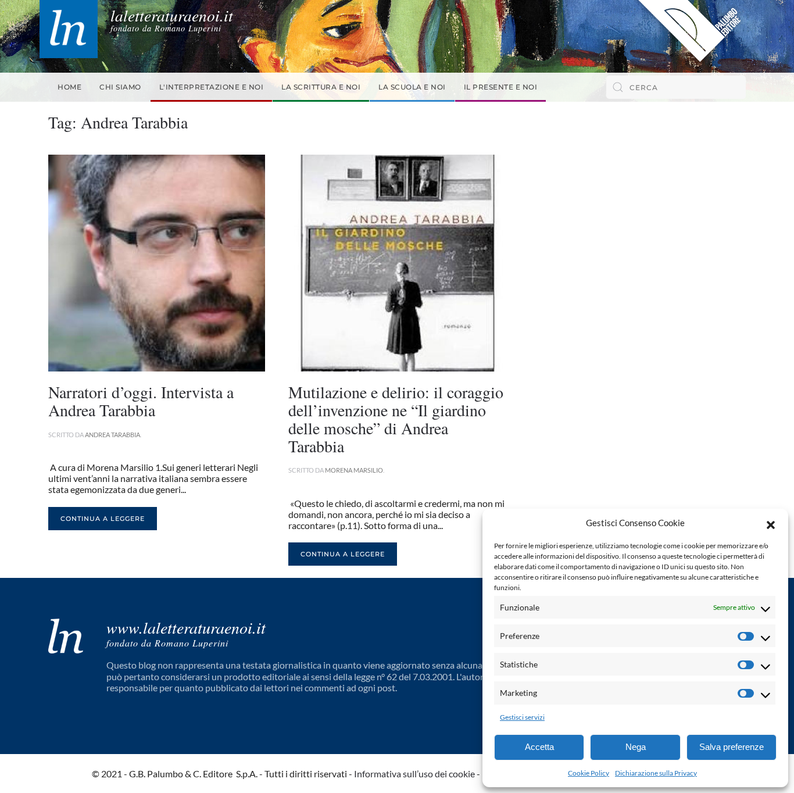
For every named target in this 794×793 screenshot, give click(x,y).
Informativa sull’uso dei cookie (414, 773)
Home (69, 87)
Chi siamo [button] (120, 87)
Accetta (539, 747)
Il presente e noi (501, 87)
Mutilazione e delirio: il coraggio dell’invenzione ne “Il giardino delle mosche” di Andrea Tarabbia (395, 418)
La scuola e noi (412, 87)
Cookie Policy (588, 773)
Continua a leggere (102, 519)
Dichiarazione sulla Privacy (656, 773)
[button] (771, 523)
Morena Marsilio (354, 470)
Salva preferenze (731, 747)
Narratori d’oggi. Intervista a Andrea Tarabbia (141, 401)
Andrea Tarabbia (112, 434)
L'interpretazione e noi (211, 87)
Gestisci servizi (522, 717)
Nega (635, 747)
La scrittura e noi (320, 87)
